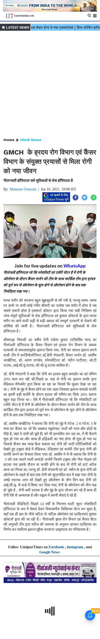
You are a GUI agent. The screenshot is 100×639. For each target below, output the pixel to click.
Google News (49, 552)
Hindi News (30, 140)
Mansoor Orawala (23, 189)
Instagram (75, 547)
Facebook (56, 547)
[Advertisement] (50, 84)
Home (8, 140)
